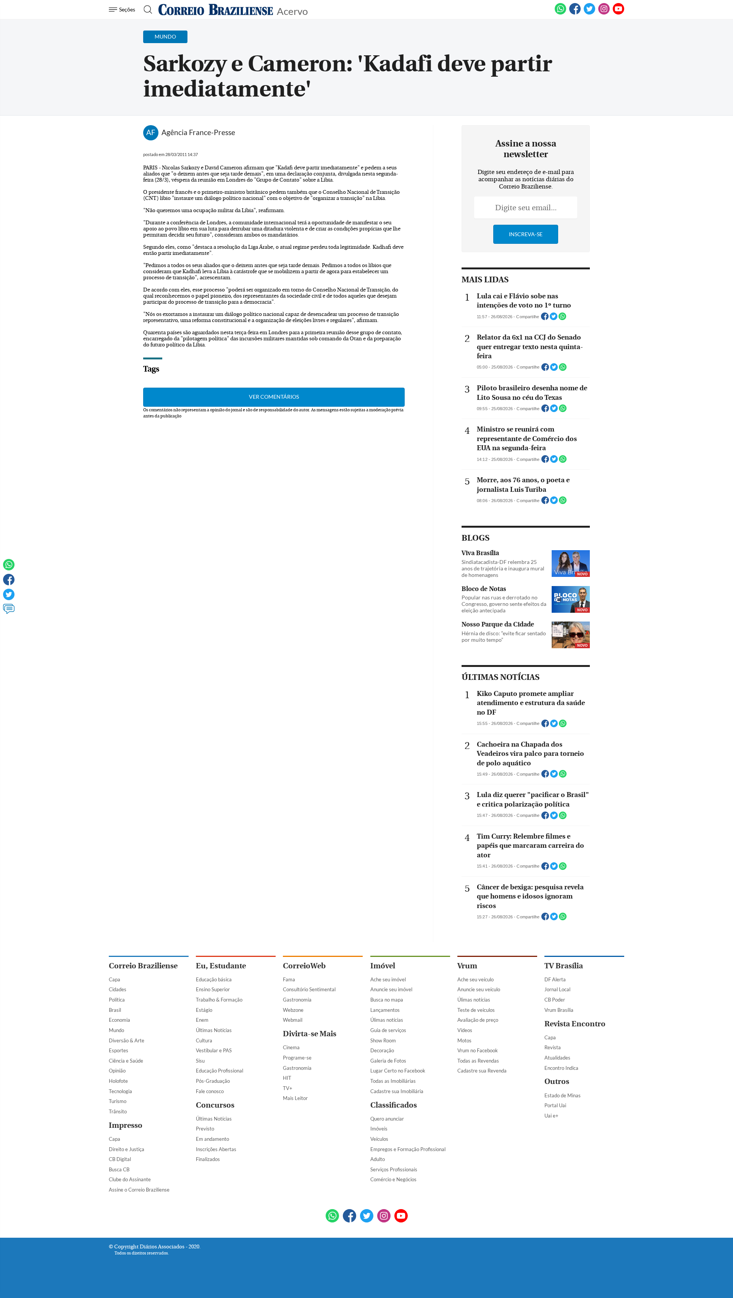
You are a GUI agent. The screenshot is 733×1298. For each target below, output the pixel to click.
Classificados (393, 1105)
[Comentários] (9, 612)
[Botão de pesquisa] (145, 9)
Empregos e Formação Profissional (408, 1149)
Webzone (293, 1010)
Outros (556, 1081)
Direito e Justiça (126, 1149)
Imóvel (382, 965)
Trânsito (118, 1111)
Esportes (118, 1050)
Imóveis (378, 1129)
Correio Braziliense (143, 965)
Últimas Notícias (214, 1030)
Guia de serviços (388, 1030)
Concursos (215, 1105)
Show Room (383, 1040)
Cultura (204, 1040)
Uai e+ (551, 1116)
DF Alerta (555, 979)
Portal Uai (555, 1105)
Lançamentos (385, 1010)
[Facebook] (575, 13)
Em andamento (212, 1139)
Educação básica (214, 979)
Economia (119, 1020)
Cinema (291, 1047)
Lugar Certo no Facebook (397, 1071)
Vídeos (464, 1030)
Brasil (115, 1010)
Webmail (292, 1020)
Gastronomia (297, 1000)
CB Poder (554, 1000)
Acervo (292, 10)
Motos (464, 1040)
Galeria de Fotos (388, 1061)
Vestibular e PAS (214, 1050)
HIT (287, 1078)
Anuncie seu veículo (478, 989)
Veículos (379, 1139)
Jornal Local (557, 989)
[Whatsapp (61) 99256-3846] (560, 13)
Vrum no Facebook (477, 1050)
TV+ (287, 1088)
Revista (552, 1047)
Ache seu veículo (475, 979)
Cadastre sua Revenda (482, 1071)
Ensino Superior (213, 989)
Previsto (205, 1129)
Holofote (118, 1081)
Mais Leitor (295, 1098)
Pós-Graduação (213, 1081)
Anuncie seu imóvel (391, 989)
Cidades (117, 989)
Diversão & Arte (126, 1040)
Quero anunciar (387, 1119)
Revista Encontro (574, 1023)
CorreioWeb (304, 965)
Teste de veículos (476, 1010)
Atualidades (557, 1058)
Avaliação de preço (477, 1020)
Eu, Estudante (221, 965)
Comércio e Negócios (393, 1179)
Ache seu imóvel (388, 979)
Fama (289, 979)
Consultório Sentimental (309, 989)
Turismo (117, 1101)
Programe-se (297, 1058)
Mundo (116, 1030)
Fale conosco (210, 1091)
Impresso (125, 1125)
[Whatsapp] (9, 568)
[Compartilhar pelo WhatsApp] (562, 318)
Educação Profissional (219, 1071)
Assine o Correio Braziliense (139, 1190)
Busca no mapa (386, 1000)
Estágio (204, 1010)
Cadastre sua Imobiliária (396, 1091)
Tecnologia (120, 1091)
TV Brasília (563, 965)
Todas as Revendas (478, 1061)
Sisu (200, 1061)
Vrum (467, 965)
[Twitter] (9, 598)
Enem (202, 1020)
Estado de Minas (562, 1095)
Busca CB (119, 1169)
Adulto (377, 1159)
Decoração (382, 1050)
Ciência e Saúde (126, 1061)
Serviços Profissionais (393, 1169)
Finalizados (208, 1159)
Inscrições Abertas (216, 1149)
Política (117, 1000)
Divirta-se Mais (309, 1033)
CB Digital (120, 1159)
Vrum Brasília (558, 1010)
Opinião (117, 1071)
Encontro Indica (561, 1068)
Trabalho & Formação (219, 1000)
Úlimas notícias (386, 1020)
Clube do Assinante (130, 1179)
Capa (114, 979)
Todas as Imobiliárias (393, 1081)
